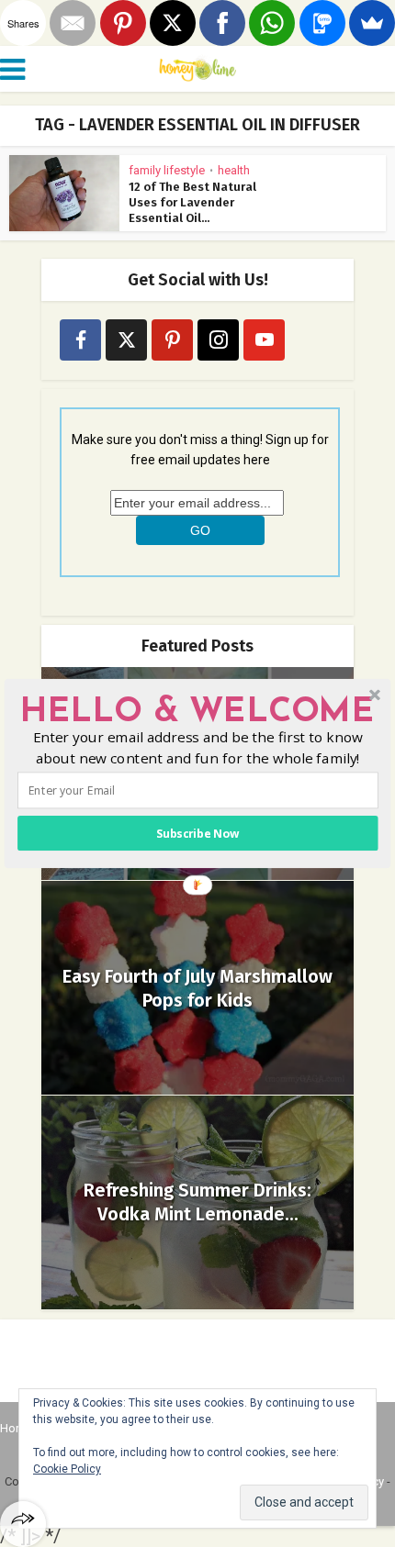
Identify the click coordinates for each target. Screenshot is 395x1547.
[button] (197, 713)
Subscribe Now (197, 833)
